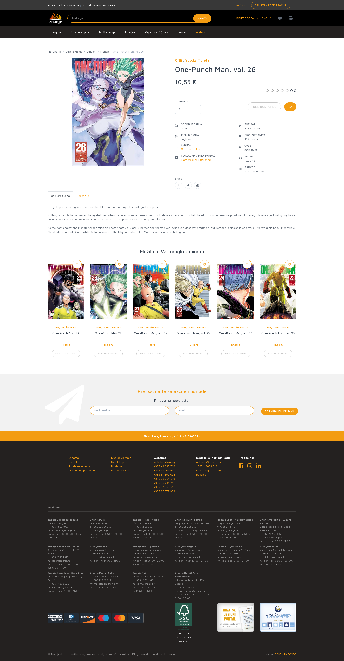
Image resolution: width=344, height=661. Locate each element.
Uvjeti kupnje (119, 462)
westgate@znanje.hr (190, 557)
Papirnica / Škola (156, 32)
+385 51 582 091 (164, 474)
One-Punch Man (191, 149)
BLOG (51, 5)
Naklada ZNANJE (68, 5)
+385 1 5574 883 (144, 553)
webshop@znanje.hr (167, 462)
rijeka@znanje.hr (145, 530)
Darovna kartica (121, 470)
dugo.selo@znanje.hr (63, 587)
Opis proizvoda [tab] (60, 195)
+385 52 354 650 (164, 487)
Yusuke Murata (69, 327)
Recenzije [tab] (83, 195)
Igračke (130, 32)
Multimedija (107, 32)
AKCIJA (266, 18)
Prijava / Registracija (271, 5)
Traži (202, 18)
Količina (183, 101)
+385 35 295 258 (164, 483)
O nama (74, 457)
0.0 (293, 90)
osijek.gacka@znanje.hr (234, 557)
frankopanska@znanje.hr (150, 557)
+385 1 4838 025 (59, 583)
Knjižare (240, 5)
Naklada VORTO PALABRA (98, 5)
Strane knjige (80, 32)
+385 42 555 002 (271, 533)
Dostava (116, 466)
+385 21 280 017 (101, 580)
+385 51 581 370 (101, 553)
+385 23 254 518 (164, 478)
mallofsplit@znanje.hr (106, 583)
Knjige (56, 32)
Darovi (182, 32)
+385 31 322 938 (229, 553)
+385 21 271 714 (229, 526)
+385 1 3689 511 (206, 466)
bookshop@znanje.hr (63, 530)
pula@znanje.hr (102, 530)
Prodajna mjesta (79, 466)
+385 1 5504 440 (164, 470)
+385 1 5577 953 (164, 491)
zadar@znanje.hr (60, 560)
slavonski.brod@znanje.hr (193, 530)
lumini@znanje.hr (273, 537)
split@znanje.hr (229, 530)
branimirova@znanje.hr (192, 590)
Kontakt (74, 462)
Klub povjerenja (121, 457)
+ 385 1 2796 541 (187, 587)
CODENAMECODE (285, 654)
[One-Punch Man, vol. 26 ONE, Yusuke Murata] (178, 185)
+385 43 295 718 (164, 466)
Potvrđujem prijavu (279, 411)
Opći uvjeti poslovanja (83, 470)
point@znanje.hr (145, 583)
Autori (200, 32)
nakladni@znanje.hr (208, 462)
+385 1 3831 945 (144, 580)
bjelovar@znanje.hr (275, 557)
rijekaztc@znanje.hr (105, 557)
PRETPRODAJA (247, 18)
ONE (56, 327)
